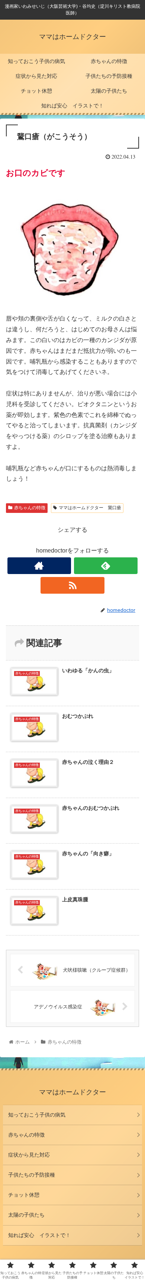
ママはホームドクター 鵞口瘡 (90, 507)
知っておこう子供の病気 (36, 1115)
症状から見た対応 (29, 1155)
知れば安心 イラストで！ (39, 1235)
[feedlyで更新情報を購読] (106, 565)
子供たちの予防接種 (31, 1175)
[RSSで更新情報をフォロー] (72, 585)
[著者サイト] (39, 565)
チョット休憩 (23, 1195)
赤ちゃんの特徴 (29, 507)
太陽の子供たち (26, 1215)
